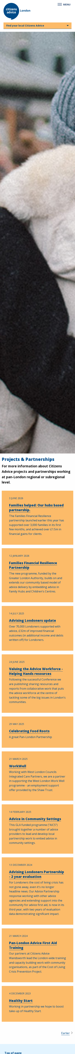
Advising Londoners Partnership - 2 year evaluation (36, 874)
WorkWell (17, 766)
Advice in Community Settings (35, 819)
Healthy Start (21, 1000)
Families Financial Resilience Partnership (33, 565)
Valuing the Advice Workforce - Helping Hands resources (36, 671)
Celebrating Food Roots (29, 731)
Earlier (65, 1033)
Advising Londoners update (32, 620)
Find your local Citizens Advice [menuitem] (25, 25)
